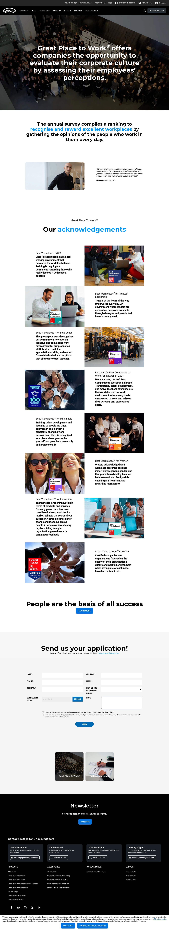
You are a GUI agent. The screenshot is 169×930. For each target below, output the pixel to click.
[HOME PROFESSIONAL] (10, 10)
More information (160, 919)
